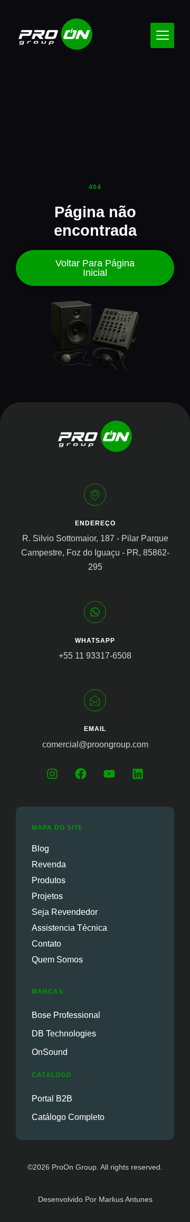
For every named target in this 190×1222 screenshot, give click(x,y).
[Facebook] (80, 773)
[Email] (95, 700)
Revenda (49, 864)
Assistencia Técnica (69, 927)
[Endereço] (95, 495)
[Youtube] (109, 773)
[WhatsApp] (95, 612)
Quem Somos (57, 959)
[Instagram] (52, 773)
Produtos (48, 880)
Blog (40, 848)
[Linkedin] (137, 773)
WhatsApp (95, 640)
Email (95, 729)
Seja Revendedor (65, 912)
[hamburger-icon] (162, 35)
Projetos (47, 896)
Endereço (95, 523)
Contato (46, 943)
